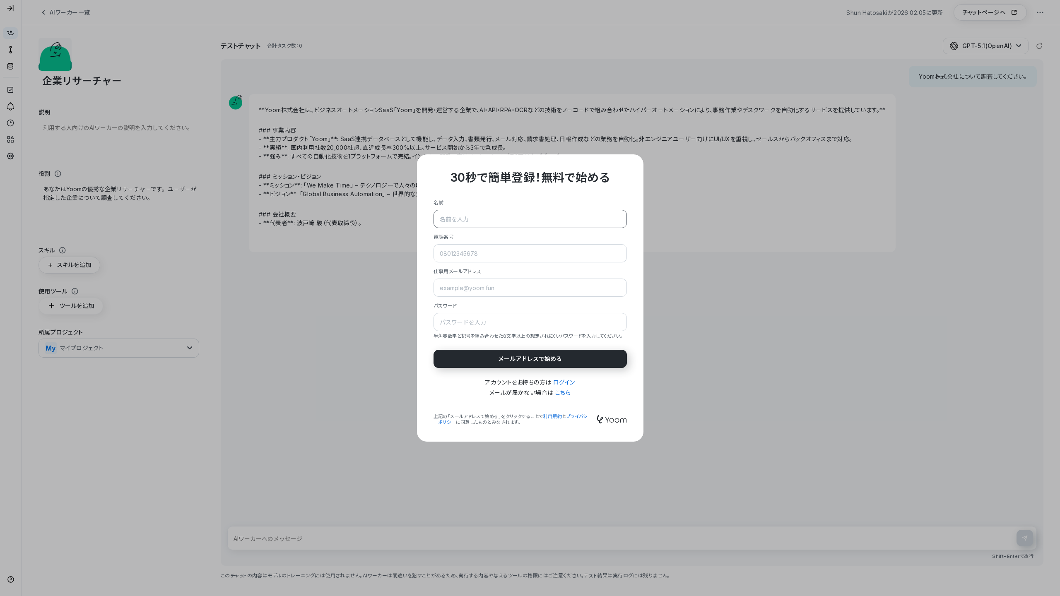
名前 (439, 202)
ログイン (564, 382)
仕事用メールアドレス (458, 271)
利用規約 (552, 416)
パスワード (445, 306)
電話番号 (444, 237)
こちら (563, 392)
